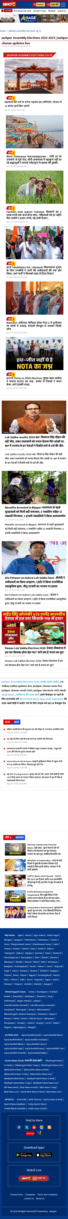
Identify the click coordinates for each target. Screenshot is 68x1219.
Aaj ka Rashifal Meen (52, 1035)
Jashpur (36, 1001)
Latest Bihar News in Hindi (32, 1092)
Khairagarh (21, 1009)
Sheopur (24, 971)
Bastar (24, 1018)
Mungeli (31, 1027)
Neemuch (57, 953)
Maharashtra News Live (40, 1074)
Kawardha (17, 996)
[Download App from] (24, 1157)
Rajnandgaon (19, 1027)
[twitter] (27, 1128)
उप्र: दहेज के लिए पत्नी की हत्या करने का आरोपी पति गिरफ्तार (30, 740)
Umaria (7, 948)
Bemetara (42, 1014)
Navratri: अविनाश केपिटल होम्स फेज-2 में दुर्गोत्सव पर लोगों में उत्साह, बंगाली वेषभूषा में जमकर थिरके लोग (34, 326)
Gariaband (9, 1009)
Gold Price (62, 10)
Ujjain (20, 935)
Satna (14, 971)
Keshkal (53, 992)
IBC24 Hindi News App (32, 699)
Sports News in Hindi (52, 1099)
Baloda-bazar (36, 1018)
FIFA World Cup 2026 (22, 10)
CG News (8, 1065)
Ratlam (45, 957)
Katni (56, 944)
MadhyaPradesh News (14, 1078)
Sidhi (22, 979)
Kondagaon (42, 992)
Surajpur (21, 1023)
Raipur (56, 1023)
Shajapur (54, 971)
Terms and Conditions (47, 1194)
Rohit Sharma (35, 1099)
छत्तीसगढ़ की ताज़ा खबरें (27, 695)
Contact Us (29, 1198)
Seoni (49, 966)
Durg (50, 996)
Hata (6, 979)
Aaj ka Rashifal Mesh (13, 1039)
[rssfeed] (49, 1129)
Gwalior (54, 940)
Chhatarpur (43, 940)
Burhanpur (52, 962)
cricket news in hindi (37, 1108)
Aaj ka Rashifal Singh (13, 1048)
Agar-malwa (39, 935)
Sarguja (39, 1023)
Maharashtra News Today (16, 1074)
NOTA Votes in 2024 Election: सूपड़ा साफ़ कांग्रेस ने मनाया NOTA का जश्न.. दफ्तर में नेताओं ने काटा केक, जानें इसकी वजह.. (34, 381)
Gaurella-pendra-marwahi (16, 1005)
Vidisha (7, 975)
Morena (53, 957)
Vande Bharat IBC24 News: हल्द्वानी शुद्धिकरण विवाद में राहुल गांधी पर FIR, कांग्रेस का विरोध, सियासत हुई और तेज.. (34, 764)
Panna (48, 953)
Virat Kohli (21, 1099)
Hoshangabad (21, 966)
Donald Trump (39, 10)
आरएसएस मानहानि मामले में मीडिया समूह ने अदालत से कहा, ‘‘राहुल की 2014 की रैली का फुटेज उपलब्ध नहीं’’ (34, 751)
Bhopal (28, 962)
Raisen (23, 975)
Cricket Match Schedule (14, 1108)
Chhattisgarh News (53, 1060)
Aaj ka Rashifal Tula (55, 1048)
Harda (32, 966)
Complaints (30, 1194)
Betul (43, 962)
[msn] (39, 1134)
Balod (16, 1018)
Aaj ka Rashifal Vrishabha (36, 1039)
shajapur (47, 984)
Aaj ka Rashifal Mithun (14, 1044)
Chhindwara (30, 940)
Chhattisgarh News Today (26, 1065)
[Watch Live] (34, 1181)
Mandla (19, 962)
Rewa (15, 975)
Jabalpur (29, 953)
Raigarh (7, 1027)
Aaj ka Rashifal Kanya (34, 1048)
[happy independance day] (34, 18)
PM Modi (51, 10)
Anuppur (18, 940)
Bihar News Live (11, 1092)
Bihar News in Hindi (28, 1087)
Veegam (53, 1211)
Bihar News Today (48, 1087)
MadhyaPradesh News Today (17, 1083)
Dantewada (9, 1001)
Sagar (7, 971)
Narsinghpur (26, 957)
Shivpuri (33, 971)
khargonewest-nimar (20, 944)
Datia (33, 948)
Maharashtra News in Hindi (36, 1069)
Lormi (48, 1023)
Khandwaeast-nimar (42, 944)
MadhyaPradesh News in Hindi (40, 1078)
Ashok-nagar (53, 935)
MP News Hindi (11, 1087)
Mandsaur (8, 962)
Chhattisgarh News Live (51, 1065)
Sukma (31, 1023)
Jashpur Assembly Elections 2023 (20, 682)
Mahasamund (43, 1009)
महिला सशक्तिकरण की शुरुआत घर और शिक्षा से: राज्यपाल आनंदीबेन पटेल (35, 731)
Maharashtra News (12, 1069)
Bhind (36, 962)
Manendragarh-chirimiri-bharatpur (20, 1014)
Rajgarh (32, 975)
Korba (31, 992)
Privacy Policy (16, 1194)
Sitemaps (30, 1133)
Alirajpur (8, 940)
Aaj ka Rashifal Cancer (36, 1044)
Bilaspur (7, 1018)
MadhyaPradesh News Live (45, 1083)
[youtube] (34, 1129)
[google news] (42, 1129)
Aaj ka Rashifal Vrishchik (14, 1053)
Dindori (41, 948)
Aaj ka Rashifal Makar (37, 1053)
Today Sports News (37, 1104)
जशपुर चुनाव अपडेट (49, 682)
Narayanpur (9, 1023)
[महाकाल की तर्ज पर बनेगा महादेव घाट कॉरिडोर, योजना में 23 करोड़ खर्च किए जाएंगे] (34, 76)
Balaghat (8, 966)
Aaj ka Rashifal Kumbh (31, 1035)
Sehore (41, 966)
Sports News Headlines (14, 1104)
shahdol (27, 984)
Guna (6, 944)
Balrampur (49, 1018)
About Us (40, 1198)
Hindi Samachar (54, 699)
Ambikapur (29, 996)
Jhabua (19, 953)
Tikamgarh (9, 953)
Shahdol (43, 971)
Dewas (16, 948)
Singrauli (58, 966)
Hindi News (8, 695)
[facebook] (19, 1129)
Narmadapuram (11, 957)
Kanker (7, 996)
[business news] (34, 147)
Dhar (37, 957)
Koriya (31, 1009)
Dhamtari (41, 996)
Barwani (39, 953)
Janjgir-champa (24, 1001)
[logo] (9, 6)
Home (3, 31)
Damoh (25, 948)
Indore (28, 935)
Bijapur (52, 1014)
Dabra (50, 948)
